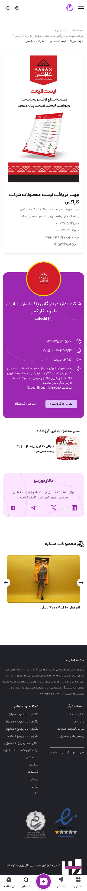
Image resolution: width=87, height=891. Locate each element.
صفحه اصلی (76, 30)
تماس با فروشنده (61, 404)
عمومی (61, 30)
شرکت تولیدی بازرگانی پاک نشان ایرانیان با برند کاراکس (49, 36)
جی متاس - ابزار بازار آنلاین (67, 752)
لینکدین (33, 764)
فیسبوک (33, 772)
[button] (81, 583)
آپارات (34, 793)
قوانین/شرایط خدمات (70, 729)
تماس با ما (77, 714)
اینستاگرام (32, 757)
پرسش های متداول (72, 736)
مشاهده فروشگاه (26, 404)
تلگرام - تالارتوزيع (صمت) (22, 721)
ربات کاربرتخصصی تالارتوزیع (20, 750)
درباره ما (79, 721)
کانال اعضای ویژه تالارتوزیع (21, 743)
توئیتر (34, 779)
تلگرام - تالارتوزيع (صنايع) (22, 729)
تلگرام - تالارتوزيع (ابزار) (23, 714)
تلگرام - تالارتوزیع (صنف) (22, 736)
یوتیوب (33, 786)
